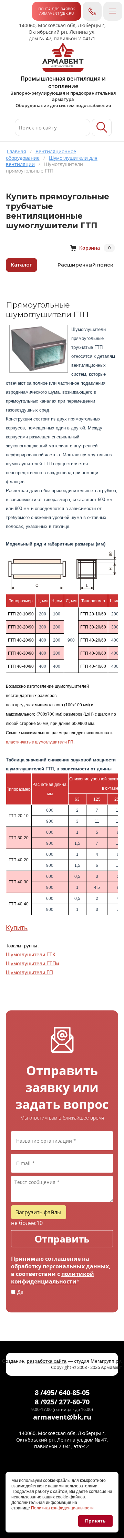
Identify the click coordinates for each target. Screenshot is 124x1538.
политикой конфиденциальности (52, 1277)
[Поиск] (102, 127)
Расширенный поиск (85, 265)
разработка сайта (46, 1361)
